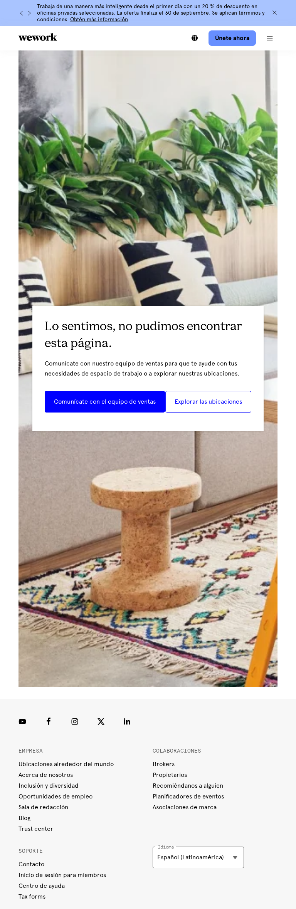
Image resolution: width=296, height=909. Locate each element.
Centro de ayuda (41, 885)
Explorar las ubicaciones (208, 401)
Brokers (164, 764)
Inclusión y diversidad (48, 785)
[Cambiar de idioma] (194, 38)
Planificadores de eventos (188, 796)
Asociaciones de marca (185, 807)
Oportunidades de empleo (55, 796)
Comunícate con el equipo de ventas (105, 401)
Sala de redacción (43, 807)
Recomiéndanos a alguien (188, 785)
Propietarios (170, 774)
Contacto (31, 864)
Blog (24, 818)
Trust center (35, 828)
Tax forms (31, 896)
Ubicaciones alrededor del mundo (66, 764)
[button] (270, 38)
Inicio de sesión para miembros (62, 875)
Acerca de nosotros (45, 774)
